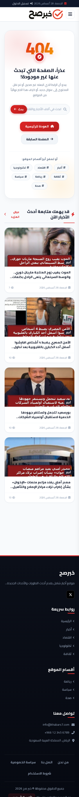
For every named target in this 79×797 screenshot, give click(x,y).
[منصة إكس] (70, 594)
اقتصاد (67, 637)
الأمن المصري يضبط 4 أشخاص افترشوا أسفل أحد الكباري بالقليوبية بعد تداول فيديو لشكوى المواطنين (42, 347)
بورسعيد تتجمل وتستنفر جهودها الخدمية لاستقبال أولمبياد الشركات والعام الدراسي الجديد (44, 417)
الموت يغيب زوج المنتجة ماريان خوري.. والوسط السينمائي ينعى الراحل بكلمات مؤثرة (41, 276)
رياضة (68, 681)
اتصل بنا (46, 762)
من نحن (63, 762)
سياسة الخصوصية (23, 762)
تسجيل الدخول (20, 3)
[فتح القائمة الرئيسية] (70, 14)
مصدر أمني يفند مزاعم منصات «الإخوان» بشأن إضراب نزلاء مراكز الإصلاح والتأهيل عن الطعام (41, 486)
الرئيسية (66, 621)
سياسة (67, 689)
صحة (68, 698)
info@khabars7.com (56, 724)
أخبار (69, 629)
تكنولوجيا (65, 646)
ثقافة (67, 654)
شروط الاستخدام (39, 773)
